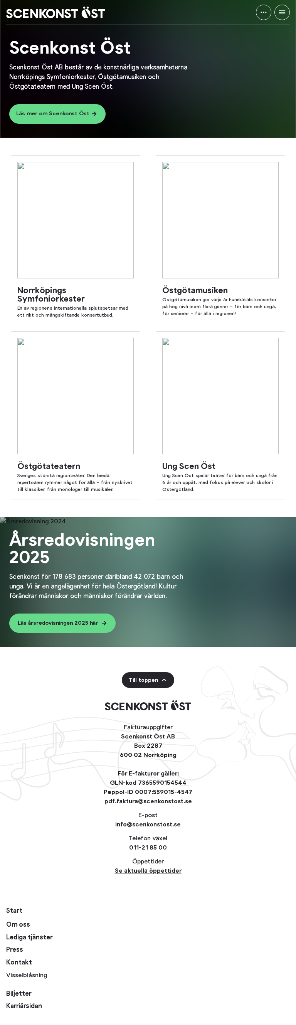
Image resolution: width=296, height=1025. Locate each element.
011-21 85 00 (148, 847)
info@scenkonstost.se (148, 824)
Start (14, 910)
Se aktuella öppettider (148, 870)
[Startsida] (55, 12)
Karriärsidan (24, 1006)
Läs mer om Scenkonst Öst (52, 113)
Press (14, 950)
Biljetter (18, 994)
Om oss (18, 925)
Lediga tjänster (29, 937)
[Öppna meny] (282, 12)
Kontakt (19, 962)
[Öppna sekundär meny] (263, 12)
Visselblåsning (26, 975)
